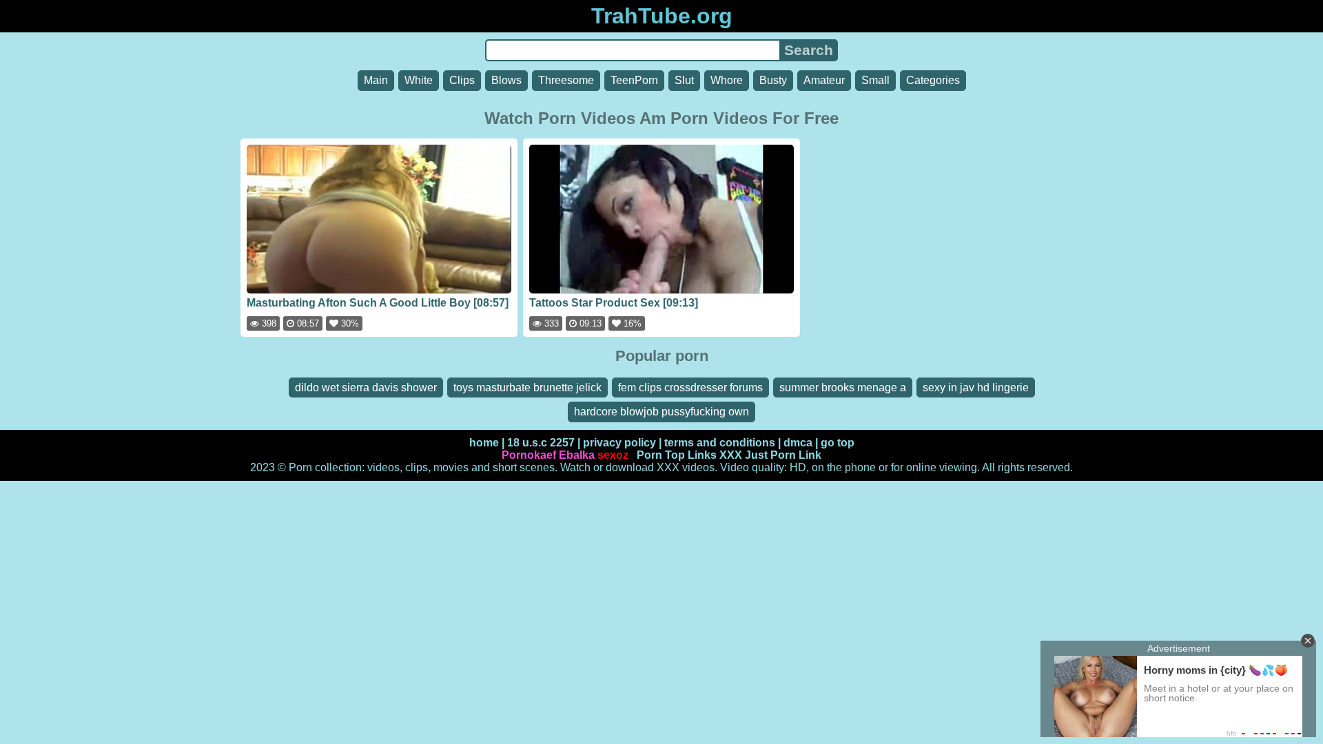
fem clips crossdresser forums (690, 387)
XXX (730, 455)
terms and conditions (719, 442)
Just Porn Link (783, 455)
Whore (726, 80)
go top (837, 442)
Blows (506, 80)
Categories (933, 80)
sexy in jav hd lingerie (976, 387)
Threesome (566, 80)
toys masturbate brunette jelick (527, 387)
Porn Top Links (677, 455)
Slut (684, 80)
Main (376, 80)
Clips (462, 80)
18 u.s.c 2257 (541, 442)
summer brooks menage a (842, 387)
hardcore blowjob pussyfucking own (661, 411)
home (484, 442)
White (418, 80)
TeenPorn (634, 80)
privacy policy (619, 442)
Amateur (824, 80)
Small (875, 80)
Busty (773, 80)
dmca (797, 442)
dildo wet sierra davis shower (366, 387)
